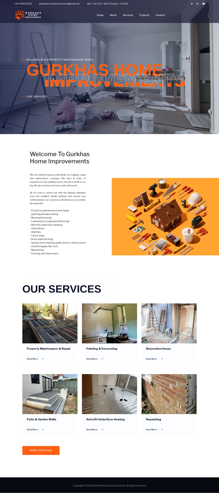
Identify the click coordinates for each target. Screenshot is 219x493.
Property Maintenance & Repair (49, 348)
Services (128, 15)
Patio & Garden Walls (41, 419)
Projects (144, 15)
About (113, 15)
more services (41, 450)
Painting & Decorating (101, 348)
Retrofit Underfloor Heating (105, 419)
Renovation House (158, 348)
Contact (160, 15)
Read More (32, 359)
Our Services (37, 96)
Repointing (153, 419)
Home (100, 15)
